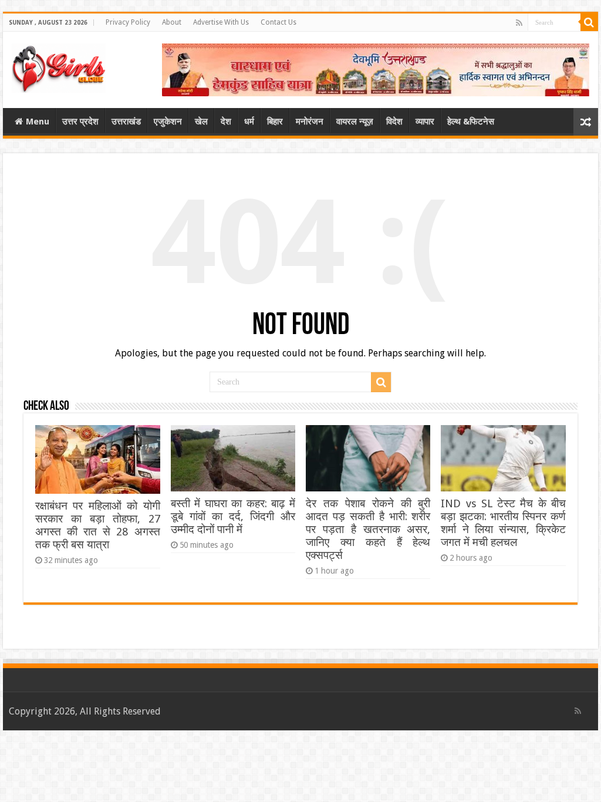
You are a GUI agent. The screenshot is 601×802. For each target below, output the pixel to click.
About (171, 22)
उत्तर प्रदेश (80, 121)
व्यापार (425, 121)
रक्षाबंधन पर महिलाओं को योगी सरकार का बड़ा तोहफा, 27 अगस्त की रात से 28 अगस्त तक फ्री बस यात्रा (97, 525)
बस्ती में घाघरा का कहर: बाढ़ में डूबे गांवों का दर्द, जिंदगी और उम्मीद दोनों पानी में (233, 516)
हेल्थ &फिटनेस (470, 121)
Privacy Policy (128, 22)
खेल (201, 121)
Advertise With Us (221, 22)
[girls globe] (59, 66)
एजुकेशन (168, 121)
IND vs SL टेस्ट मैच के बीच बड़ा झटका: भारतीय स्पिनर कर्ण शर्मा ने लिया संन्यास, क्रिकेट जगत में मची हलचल (503, 522)
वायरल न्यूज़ (354, 121)
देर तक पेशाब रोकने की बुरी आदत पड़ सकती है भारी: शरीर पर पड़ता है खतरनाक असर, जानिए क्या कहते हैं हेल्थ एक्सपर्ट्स (368, 529)
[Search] (589, 22)
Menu (37, 121)
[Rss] (519, 23)
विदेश (394, 121)
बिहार (275, 121)
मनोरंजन (309, 121)
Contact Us (278, 22)
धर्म (249, 121)
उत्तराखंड (126, 121)
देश (226, 121)
